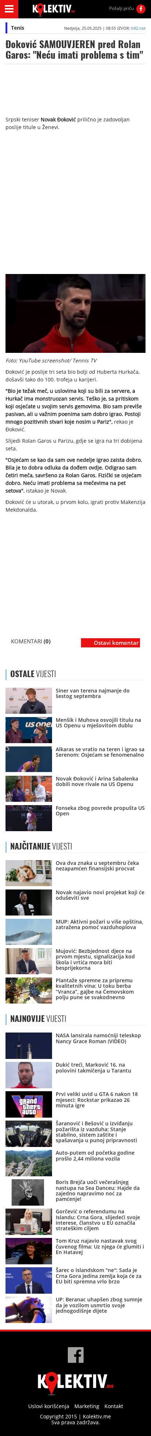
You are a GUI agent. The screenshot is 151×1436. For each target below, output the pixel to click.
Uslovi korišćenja (48, 1406)
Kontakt (113, 1406)
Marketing (86, 1406)
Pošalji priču (121, 8)
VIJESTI (41, 846)
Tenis (17, 27)
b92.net (138, 28)
